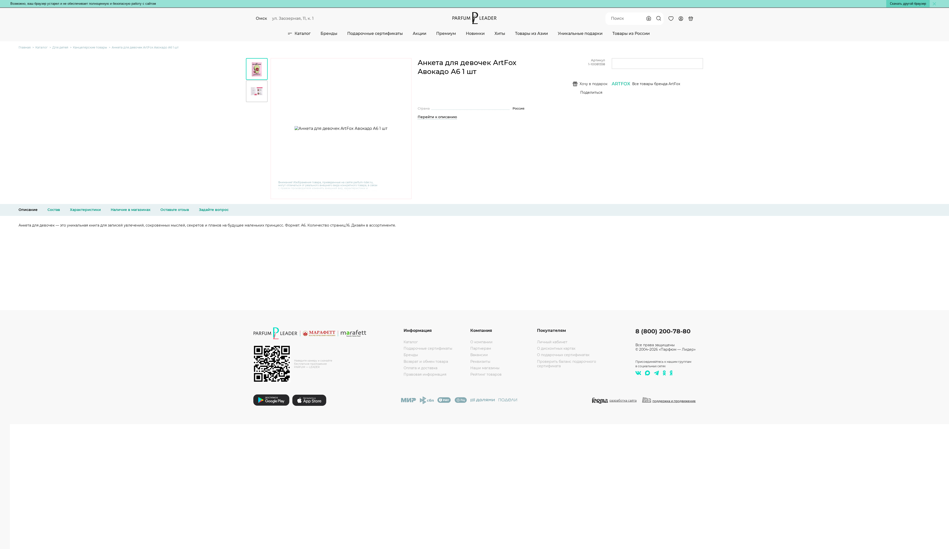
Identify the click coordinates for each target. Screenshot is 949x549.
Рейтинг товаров (486, 374)
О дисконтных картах (556, 348)
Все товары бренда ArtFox (656, 84)
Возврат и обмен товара (426, 361)
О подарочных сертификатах (563, 355)
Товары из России (631, 33)
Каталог (303, 33)
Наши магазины (484, 368)
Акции (419, 33)
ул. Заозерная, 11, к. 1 (293, 18)
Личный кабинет (552, 342)
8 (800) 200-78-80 (662, 331)
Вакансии (479, 355)
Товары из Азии (531, 33)
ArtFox (621, 84)
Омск (261, 18)
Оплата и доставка (420, 368)
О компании (481, 342)
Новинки (475, 33)
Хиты (500, 33)
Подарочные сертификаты (375, 33)
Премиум (446, 33)
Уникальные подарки (580, 33)
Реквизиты (480, 361)
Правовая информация (425, 374)
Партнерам (480, 348)
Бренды (329, 33)
